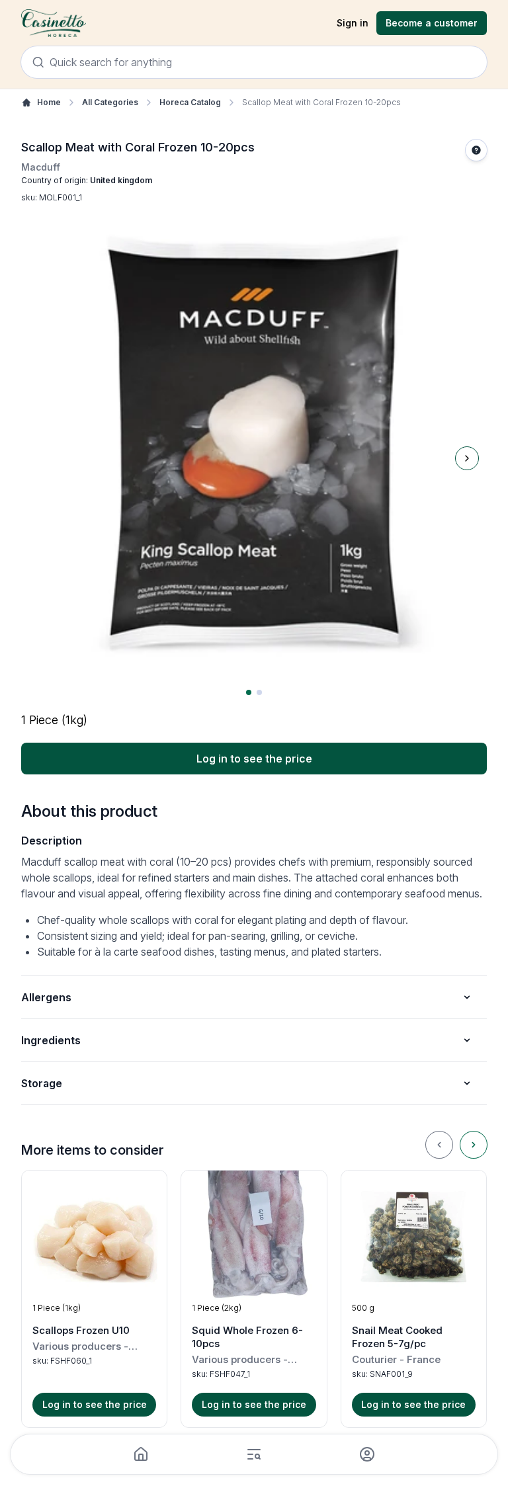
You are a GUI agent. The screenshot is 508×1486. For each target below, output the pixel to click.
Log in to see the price (254, 758)
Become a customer (432, 22)
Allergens (46, 997)
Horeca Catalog (190, 102)
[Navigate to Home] (53, 23)
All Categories (110, 102)
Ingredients (51, 1040)
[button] (94, 1299)
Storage (41, 1083)
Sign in (352, 22)
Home (49, 102)
